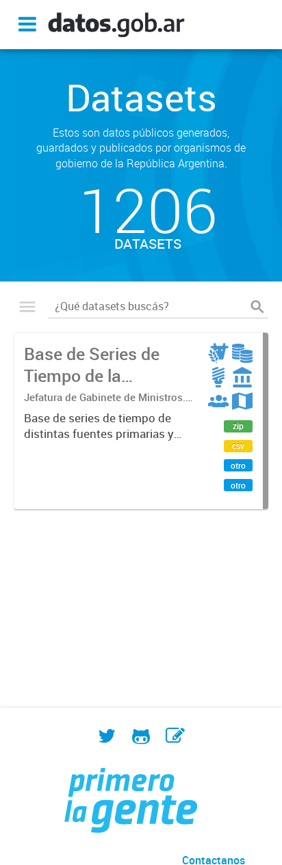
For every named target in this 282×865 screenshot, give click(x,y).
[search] (257, 306)
